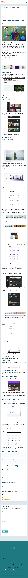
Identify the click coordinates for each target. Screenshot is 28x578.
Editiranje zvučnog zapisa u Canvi (9, 491)
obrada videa (15, 491)
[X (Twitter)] (3, 494)
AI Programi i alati (14, 549)
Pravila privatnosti (3, 557)
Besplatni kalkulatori (14, 547)
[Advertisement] (14, 13)
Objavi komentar (5, 531)
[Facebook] (2, 494)
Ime (2, 511)
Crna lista (14, 548)
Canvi (7, 44)
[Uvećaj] (22, 151)
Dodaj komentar (4, 521)
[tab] (14, 455)
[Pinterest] (4, 494)
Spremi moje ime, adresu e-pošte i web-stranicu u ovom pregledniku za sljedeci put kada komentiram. (14, 529)
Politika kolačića (3, 558)
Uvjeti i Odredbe (3, 559)
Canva (3, 491)
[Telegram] (5, 494)
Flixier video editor (6, 486)
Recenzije (14, 546)
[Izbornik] (26, 2)
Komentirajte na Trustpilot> (7, 576)
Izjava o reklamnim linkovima (5, 560)
